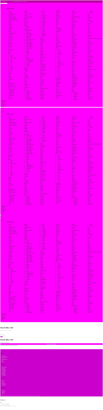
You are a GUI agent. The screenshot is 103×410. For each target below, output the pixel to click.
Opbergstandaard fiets (59, 95)
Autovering (10, 141)
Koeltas (57, 24)
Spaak (72, 68)
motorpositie (27, 132)
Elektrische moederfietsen (29, 43)
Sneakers (73, 169)
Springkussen (89, 17)
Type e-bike (27, 64)
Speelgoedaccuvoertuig (75, 77)
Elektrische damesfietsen (29, 34)
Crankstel (10, 98)
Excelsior (59, 62)
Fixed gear (43, 12)
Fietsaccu (25, 185)
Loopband (57, 37)
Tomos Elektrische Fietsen (29, 61)
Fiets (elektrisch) (26, 75)
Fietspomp (41, 152)
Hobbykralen (42, 82)
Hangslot (41, 79)
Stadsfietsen (89, 20)
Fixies (43, 119)
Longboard (57, 34)
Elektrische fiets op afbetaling (30, 39)
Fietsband (25, 81)
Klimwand (57, 22)
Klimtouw (57, 21)
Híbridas (11, 166)
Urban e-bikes (28, 65)
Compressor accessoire (11, 92)
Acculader (10, 21)
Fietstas (41, 58)
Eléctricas (11, 56)
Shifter (73, 49)
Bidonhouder (10, 177)
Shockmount (73, 50)
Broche (9, 80)
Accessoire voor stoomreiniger (12, 18)
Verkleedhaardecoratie (90, 57)
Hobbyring (41, 85)
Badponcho (10, 40)
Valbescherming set (90, 50)
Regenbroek (73, 22)
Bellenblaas (10, 50)
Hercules (59, 66)
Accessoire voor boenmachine (12, 122)
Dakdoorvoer (26, 116)
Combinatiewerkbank (11, 196)
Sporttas (89, 121)
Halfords (59, 65)
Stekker (89, 25)
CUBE (59, 59)
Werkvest (89, 85)
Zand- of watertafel (90, 97)
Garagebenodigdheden (43, 171)
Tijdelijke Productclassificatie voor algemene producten (95, 38)
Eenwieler (25, 24)
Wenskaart (89, 79)
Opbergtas (57, 202)
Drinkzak (25, 21)
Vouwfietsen (43, 141)
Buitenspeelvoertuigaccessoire (12, 86)
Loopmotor (57, 144)
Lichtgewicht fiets (44, 21)
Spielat (73, 87)
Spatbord (73, 178)
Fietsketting (41, 149)
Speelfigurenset (74, 181)
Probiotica (73, 119)
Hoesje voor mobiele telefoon (44, 88)
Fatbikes (27, 49)
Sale (42, 28)
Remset (73, 31)
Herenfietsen (43, 122)
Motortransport (58, 83)
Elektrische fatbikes (28, 36)
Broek (9, 187)
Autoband (10, 135)
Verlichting (89, 164)
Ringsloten (73, 138)
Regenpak (73, 24)
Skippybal (73, 58)
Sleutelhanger (73, 62)
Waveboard (89, 78)
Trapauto (89, 45)
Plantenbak (73, 116)
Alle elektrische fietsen (29, 30)
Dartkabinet (25, 12)
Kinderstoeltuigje (58, 122)
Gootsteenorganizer (42, 180)
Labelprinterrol (58, 31)
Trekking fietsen (92, 12)
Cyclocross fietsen (76, 93)
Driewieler (27, 201)
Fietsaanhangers (26, 76)
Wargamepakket (90, 179)
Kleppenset (57, 19)
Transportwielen (90, 44)
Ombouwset (57, 89)
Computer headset (11, 199)
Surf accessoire (89, 32)
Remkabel (73, 28)
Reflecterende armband (75, 21)
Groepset (41, 183)
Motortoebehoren (58, 187)
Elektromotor (26, 69)
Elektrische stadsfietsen (29, 46)
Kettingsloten (57, 12)
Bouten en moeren (11, 79)
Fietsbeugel (25, 191)
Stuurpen (89, 29)
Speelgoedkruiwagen (74, 83)
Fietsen (3, 6)
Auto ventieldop (11, 27)
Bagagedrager (10, 147)
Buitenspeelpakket (11, 190)
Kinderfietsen (43, 19)
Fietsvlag (41, 61)
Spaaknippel (73, 175)
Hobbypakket (42, 83)
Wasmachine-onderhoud (91, 76)
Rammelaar (73, 18)
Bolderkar (10, 77)
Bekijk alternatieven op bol (51, 344)
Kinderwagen (57, 18)
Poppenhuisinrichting (74, 12)
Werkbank (89, 81)
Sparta (58, 72)
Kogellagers (57, 27)
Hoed (41, 86)
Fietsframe (41, 143)
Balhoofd (10, 150)
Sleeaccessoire (73, 166)
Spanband (73, 71)
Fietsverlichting (42, 60)
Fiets (25, 73)
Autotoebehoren (11, 34)
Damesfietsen (28, 94)
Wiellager (89, 192)
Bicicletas (10, 53)
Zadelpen (89, 198)
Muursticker (57, 86)
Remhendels (73, 27)
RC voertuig (73, 19)
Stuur (88, 26)
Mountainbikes (75, 96)
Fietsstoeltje (41, 55)
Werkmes (89, 84)
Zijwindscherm (89, 204)
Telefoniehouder (90, 35)
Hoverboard (41, 89)
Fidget (25, 72)
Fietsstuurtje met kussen (43, 57)
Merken (57, 47)
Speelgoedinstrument (74, 81)
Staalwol (89, 124)
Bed (9, 47)
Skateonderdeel (74, 55)
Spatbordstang (73, 74)
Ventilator (89, 54)
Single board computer (75, 52)
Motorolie (57, 80)
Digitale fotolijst (26, 18)
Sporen (73, 194)
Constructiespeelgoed (11, 95)
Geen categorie (42, 67)
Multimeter (57, 190)
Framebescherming (42, 64)
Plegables (11, 66)
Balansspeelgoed (11, 43)
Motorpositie (27, 159)
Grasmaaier (41, 76)
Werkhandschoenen (90, 82)
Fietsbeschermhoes (26, 84)
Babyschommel (10, 144)
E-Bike (27, 137)
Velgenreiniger (89, 51)
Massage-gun (57, 150)
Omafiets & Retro (4, 209)
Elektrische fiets (28, 37)
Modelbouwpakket (58, 77)
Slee (72, 59)
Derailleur (25, 15)
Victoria (59, 74)
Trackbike (43, 138)
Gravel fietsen (44, 15)
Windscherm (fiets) (90, 88)
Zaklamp (89, 201)
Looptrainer (57, 40)
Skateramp (73, 56)
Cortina (3, 106)
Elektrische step (26, 67)
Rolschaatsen (73, 141)
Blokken (10, 74)
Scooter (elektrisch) (74, 150)
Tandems (43, 31)
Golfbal (41, 177)
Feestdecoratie (26, 70)
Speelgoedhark (74, 80)
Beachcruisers (28, 91)
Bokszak (10, 76)
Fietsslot (41, 155)
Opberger (57, 199)
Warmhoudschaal (90, 75)
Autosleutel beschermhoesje (12, 138)
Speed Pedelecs (28, 58)
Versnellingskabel (90, 60)
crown (58, 163)
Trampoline (89, 41)
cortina (59, 56)
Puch (58, 71)
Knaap (59, 68)
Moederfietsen (44, 22)
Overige (27, 55)
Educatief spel (26, 22)
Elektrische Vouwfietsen (29, 204)
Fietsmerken (27, 156)
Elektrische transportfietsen (29, 153)
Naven (57, 193)
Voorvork (89, 173)
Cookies (3, 361)
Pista (11, 65)
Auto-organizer (10, 28)
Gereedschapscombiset (43, 174)
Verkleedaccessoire (90, 56)
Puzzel (73, 15)
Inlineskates (41, 92)
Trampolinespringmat (90, 148)
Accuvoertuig (10, 22)
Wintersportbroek (90, 195)
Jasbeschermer (42, 199)
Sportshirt (89, 14)
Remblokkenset (74, 25)
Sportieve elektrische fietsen (29, 165)
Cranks (9, 202)
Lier (56, 138)
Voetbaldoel (89, 170)
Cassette (10, 193)
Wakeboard (89, 176)
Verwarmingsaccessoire (91, 167)
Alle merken (3, 390)
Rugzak (73, 37)
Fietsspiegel (41, 52)
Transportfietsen (44, 34)
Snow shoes (73, 172)
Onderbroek (57, 196)
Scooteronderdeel (74, 47)
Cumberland (59, 166)
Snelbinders (73, 65)
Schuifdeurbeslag (74, 43)
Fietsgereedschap (42, 39)
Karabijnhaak (42, 202)
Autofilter (10, 31)
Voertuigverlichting (90, 63)
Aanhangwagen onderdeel (12, 119)
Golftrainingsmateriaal (43, 73)
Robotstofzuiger (74, 34)
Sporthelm (73, 90)
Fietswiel (41, 168)
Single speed (12, 68)
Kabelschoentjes (42, 95)
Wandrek (89, 72)
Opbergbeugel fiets (58, 92)
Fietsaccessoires (26, 183)
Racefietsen (75, 97)
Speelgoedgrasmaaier (74, 78)
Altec (58, 49)
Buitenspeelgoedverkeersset (12, 83)
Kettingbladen (58, 116)
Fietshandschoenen (42, 146)
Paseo (11, 169)
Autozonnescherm (11, 37)
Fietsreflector (41, 48)
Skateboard (73, 53)
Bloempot (10, 73)
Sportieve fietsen (74, 197)
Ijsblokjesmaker (42, 91)
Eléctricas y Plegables (13, 163)
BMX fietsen (27, 198)
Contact (3, 358)
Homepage (1, 330)
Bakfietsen (27, 90)
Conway (59, 160)
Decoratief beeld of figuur (27, 119)
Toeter (88, 145)
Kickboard (57, 119)
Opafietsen (43, 25)
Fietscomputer (26, 87)
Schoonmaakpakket (74, 147)
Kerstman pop (42, 98)
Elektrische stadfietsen (29, 150)
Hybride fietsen (44, 18)
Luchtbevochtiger (58, 147)
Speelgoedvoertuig (74, 86)
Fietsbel (25, 188)
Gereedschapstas (42, 70)
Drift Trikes (25, 19)
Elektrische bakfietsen (29, 33)
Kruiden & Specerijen (59, 28)
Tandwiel (89, 139)
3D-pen (9, 116)
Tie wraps (89, 142)
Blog (2, 360)
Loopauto (57, 141)
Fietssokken (41, 51)
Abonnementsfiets (11, 15)
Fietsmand (41, 45)
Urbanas (11, 69)
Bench (9, 52)
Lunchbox (57, 43)
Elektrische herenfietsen (29, 42)
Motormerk (27, 52)
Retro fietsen (43, 27)
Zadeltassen (89, 94)
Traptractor (89, 47)
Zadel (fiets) (89, 91)
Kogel (57, 25)
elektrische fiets (26, 25)
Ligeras (11, 62)
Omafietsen (43, 24)
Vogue (59, 75)
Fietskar (41, 42)
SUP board (89, 136)
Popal (58, 69)
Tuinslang (89, 48)
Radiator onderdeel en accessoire (76, 122)
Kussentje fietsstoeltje (58, 135)
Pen (56, 98)
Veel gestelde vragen (4, 359)
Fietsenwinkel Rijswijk (61, 169)
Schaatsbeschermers (74, 144)
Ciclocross (11, 160)
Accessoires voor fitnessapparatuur (13, 19)
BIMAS (59, 157)
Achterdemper (10, 24)
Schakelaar (73, 40)
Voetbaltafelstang (90, 66)
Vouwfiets (3, 105)
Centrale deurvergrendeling (12, 89)
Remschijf (73, 135)
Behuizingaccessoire (11, 49)
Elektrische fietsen (28, 40)
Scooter (27, 162)
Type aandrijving (28, 62)
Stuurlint (89, 133)
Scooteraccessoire (74, 46)
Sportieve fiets (75, 99)
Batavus (59, 50)
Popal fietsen (3, 391)
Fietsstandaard (42, 54)
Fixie (11, 59)
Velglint (89, 53)
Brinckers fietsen (60, 53)
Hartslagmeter (42, 186)
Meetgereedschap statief (59, 46)
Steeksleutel (89, 23)
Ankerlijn (10, 25)
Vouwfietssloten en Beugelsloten (92, 69)
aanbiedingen (10, 12)
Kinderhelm (57, 15)
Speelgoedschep (74, 84)
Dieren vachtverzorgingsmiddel (28, 122)
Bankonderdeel (10, 46)
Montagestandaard (58, 79)
